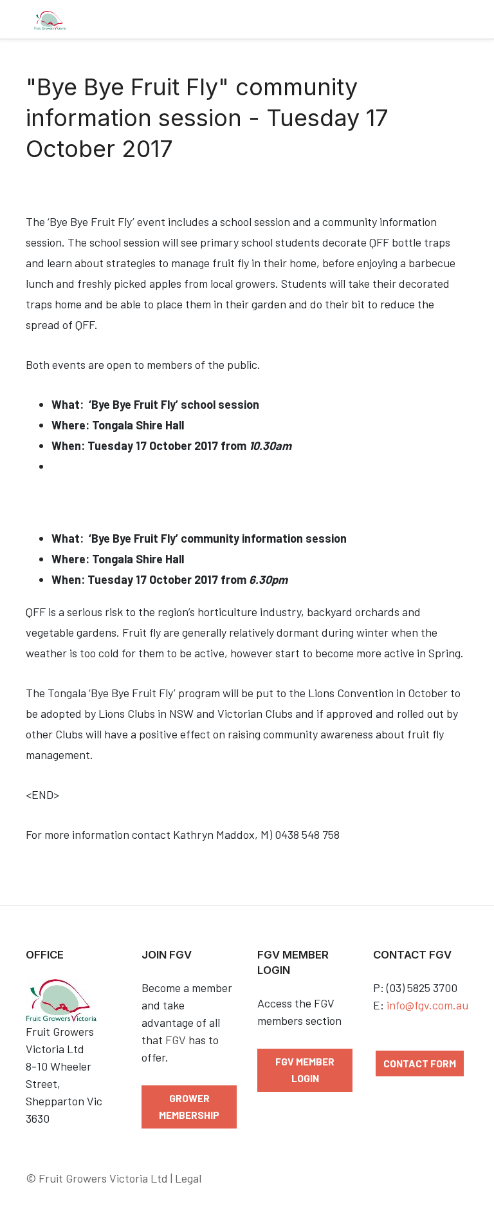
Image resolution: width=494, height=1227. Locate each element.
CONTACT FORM (419, 1063)
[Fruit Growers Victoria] (50, 19)
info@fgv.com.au (427, 1005)
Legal (188, 1178)
